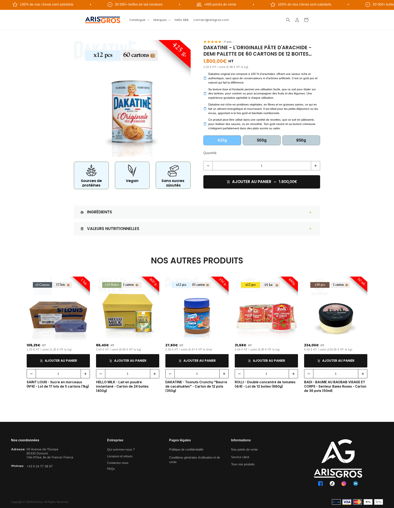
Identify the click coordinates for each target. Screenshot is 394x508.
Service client (240, 457)
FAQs (111, 468)
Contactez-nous (117, 463)
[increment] (315, 165)
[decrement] (208, 165)
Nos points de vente (244, 449)
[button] (139, 20)
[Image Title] (320, 483)
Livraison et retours (120, 456)
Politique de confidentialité (186, 449)
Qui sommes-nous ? (121, 449)
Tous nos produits (243, 464)
